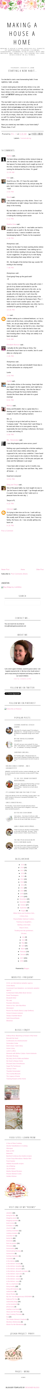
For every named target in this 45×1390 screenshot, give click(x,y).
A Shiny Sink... (24, 916)
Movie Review (11, 1294)
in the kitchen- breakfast (14, 1266)
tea (7, 1317)
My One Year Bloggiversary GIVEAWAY (19, 1296)
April (22, 946)
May (23, 943)
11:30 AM (10, 172)
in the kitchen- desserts (13, 1269)
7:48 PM (10, 268)
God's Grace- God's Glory (14, 1046)
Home (23, 569)
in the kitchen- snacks (13, 1279)
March (23, 949)
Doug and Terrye (12, 485)
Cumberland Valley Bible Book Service (19, 993)
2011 (22, 888)
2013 (22, 882)
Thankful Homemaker (13, 1071)
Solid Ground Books (12, 1018)
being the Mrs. (11, 1215)
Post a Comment (7, 531)
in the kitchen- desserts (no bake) (17, 1271)
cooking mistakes (12, 1233)
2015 (22, 876)
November (23, 902)
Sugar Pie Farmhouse (13, 1066)
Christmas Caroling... (22, 752)
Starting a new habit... (24, 925)
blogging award (11, 1218)
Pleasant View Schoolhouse (15, 1063)
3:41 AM (10, 339)
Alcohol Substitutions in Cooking (16, 1146)
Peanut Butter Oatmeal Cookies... (24, 919)
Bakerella (9, 1153)
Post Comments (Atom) (19, 574)
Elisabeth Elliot (11, 998)
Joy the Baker (10, 1169)
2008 (21, 896)
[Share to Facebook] (39, 134)
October (23, 905)
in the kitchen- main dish (14, 1274)
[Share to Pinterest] (42, 134)
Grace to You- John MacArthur (16, 1005)
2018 (22, 867)
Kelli (8, 178)
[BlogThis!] (35, 134)
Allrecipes (9, 1148)
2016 (22, 873)
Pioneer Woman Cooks (13, 1174)
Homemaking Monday (13, 1251)
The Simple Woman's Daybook (16, 1319)
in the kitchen (10, 1261)
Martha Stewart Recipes (14, 1171)
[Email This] (32, 134)
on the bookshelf (11, 1304)
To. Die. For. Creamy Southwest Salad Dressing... (25, 779)
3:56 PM (10, 434)
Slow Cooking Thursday (14, 1314)
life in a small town (12, 1284)
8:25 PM (10, 525)
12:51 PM (11, 479)
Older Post (40, 569)
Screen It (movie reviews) (14, 1013)
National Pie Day (11, 1299)
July (23, 937)
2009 (21, 894)
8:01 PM (10, 400)
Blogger (26, 968)
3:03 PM (10, 192)
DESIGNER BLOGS (32, 1387)
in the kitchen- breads (13, 1264)
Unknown (10, 509)
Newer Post (5, 569)
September (23, 908)
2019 (22, 865)
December (23, 899)
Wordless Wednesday (13, 1322)
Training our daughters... (24, 922)
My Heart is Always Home (14, 1061)
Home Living (10, 1048)
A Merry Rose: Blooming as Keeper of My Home (21, 1036)
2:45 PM (10, 356)
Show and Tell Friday (13, 1312)
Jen (8, 315)
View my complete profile (22, 678)
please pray (10, 1307)
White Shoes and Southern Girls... (24, 913)
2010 (22, 891)
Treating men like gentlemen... (24, 930)
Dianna (9, 156)
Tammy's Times (11, 1068)
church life (9, 1228)
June (23, 940)
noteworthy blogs (12, 1302)
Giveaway (9, 1246)
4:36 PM (10, 238)
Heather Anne (11, 224)
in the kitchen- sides (12, 1276)
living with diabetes (12, 1289)
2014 (22, 879)
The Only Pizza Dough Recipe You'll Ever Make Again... (24, 841)
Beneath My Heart (12, 1038)
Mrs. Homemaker (13, 440)
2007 (21, 958)
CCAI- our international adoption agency (19, 983)
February (23, 951)
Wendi (9, 197)
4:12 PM (10, 219)
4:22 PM (10, 504)
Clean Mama (10, 985)
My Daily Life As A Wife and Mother (17, 1058)
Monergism (10, 1008)
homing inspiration (12, 1256)
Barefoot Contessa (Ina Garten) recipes (19, 1156)
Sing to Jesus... (24, 928)
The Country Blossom (13, 1074)
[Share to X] (37, 134)
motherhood (10, 1291)
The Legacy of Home (13, 1076)
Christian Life (10, 1225)
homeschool (10, 1253)
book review (10, 1223)
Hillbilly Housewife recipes (15, 1163)
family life (9, 1238)
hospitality (9, 1258)
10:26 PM (11, 310)
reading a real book (12, 1309)
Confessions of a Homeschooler (16, 1041)
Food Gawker (10, 1161)
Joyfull (9, 381)
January (23, 954)
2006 (21, 961)
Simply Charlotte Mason (14, 1016)
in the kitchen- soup (12, 1281)
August (23, 911)
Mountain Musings (12, 1056)
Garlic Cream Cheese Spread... (25, 826)
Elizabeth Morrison (13, 345)
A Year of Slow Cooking (14, 1143)
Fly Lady (9, 1000)
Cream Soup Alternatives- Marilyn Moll (18, 1158)
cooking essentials (12, 1231)
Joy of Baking (10, 1166)
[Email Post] (29, 134)
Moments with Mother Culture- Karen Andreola (21, 1053)
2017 (22, 870)
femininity (9, 1241)
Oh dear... (24, 933)
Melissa (9, 406)
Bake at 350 (10, 1151)
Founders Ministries (12, 1003)
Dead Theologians (12, 995)
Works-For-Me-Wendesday (15, 1324)
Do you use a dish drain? (23, 813)
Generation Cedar (12, 1043)
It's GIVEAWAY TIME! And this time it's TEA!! (21, 792)
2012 (22, 885)
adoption (9, 1213)
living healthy (10, 1286)
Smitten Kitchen (11, 1176)
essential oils (10, 1236)
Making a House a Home (22, 33)
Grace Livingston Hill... (15, 802)
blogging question (12, 1220)
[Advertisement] (22, 550)
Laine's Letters (11, 1051)
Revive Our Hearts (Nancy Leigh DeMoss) (20, 1010)
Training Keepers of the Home (16, 1079)
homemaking (26, 138)
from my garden (11, 1243)
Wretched (9, 1021)
